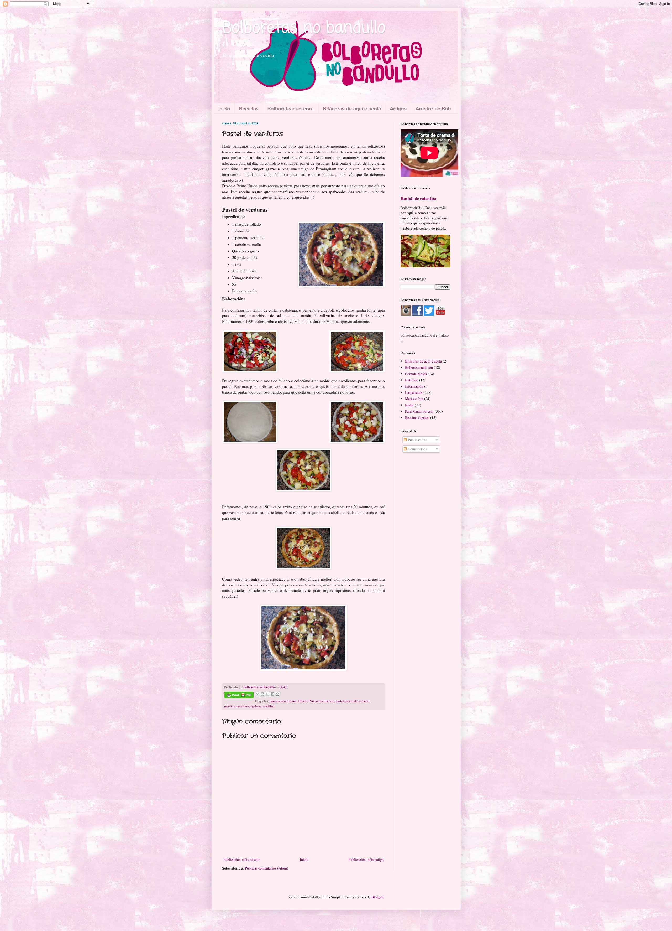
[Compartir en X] (267, 694)
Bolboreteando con (419, 367)
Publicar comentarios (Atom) (266, 868)
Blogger (377, 896)
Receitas (249, 108)
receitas (229, 706)
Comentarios (417, 448)
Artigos (398, 108)
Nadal (409, 404)
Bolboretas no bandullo (303, 28)
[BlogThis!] (262, 694)
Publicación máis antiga (366, 859)
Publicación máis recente (241, 859)
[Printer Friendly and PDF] (239, 696)
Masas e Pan (414, 398)
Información (414, 386)
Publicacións (417, 439)
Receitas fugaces (417, 417)
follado (302, 701)
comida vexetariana (283, 701)
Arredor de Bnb (433, 108)
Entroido (411, 379)
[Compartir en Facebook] (272, 694)
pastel (340, 701)
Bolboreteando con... (290, 108)
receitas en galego (249, 706)
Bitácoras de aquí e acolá (352, 108)
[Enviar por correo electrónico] (257, 694)
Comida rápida (416, 373)
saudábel (268, 706)
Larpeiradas (413, 392)
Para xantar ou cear (321, 701)
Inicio (224, 108)
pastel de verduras (357, 701)
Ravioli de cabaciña (418, 198)
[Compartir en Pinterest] (277, 694)
